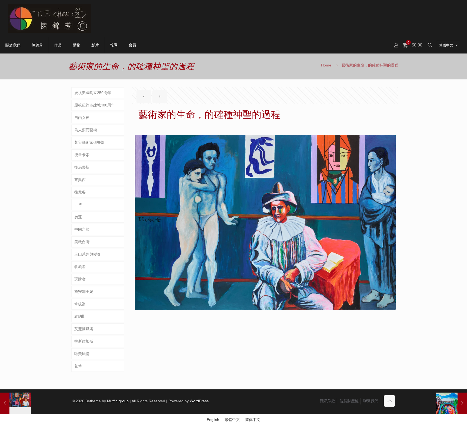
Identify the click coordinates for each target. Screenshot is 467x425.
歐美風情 (81, 354)
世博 (78, 204)
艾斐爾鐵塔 (83, 329)
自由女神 (81, 117)
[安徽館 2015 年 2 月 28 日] (451, 403)
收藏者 (80, 267)
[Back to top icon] (389, 401)
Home (326, 65)
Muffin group (118, 401)
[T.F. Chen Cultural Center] (49, 18)
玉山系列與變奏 (87, 254)
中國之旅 (81, 229)
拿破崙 (80, 304)
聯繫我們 (370, 401)
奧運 (78, 217)
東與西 (80, 180)
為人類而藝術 (85, 130)
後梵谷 (80, 192)
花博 (78, 366)
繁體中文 (446, 45)
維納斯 (80, 316)
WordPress (199, 401)
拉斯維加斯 (83, 341)
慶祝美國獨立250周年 (92, 93)
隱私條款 (327, 401)
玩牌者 (80, 279)
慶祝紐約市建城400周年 (94, 105)
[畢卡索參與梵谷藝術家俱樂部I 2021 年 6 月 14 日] (15, 403)
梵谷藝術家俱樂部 (89, 142)
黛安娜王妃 (83, 291)
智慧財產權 (349, 401)
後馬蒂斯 (81, 167)
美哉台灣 (81, 242)
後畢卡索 (81, 155)
